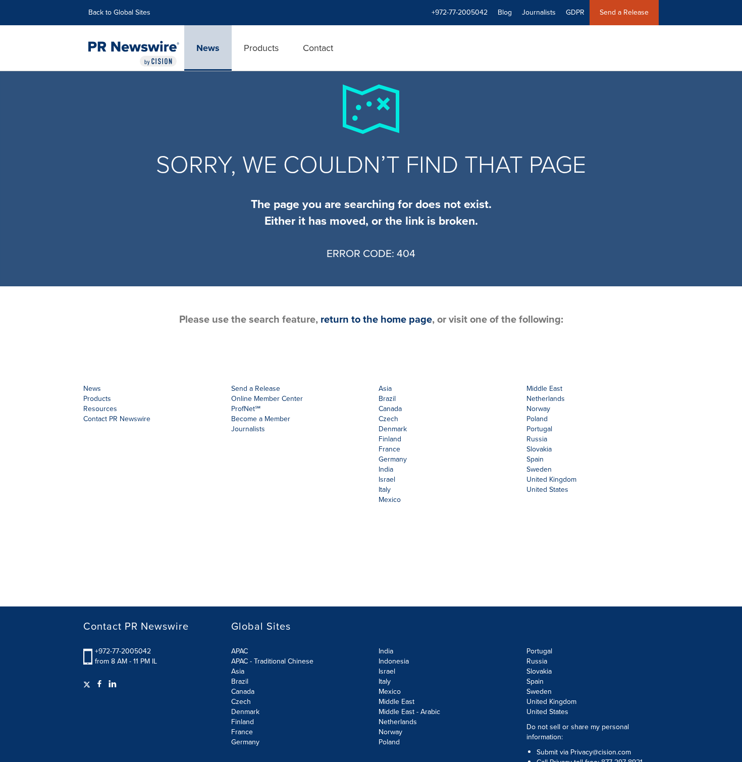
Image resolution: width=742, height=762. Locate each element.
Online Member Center (267, 398)
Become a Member (260, 419)
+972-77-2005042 (123, 651)
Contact (318, 48)
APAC (239, 651)
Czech (241, 701)
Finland (242, 722)
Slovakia (539, 671)
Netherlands (398, 722)
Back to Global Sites (119, 12)
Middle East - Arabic (409, 711)
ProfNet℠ (245, 408)
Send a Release (624, 12)
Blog (505, 12)
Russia (536, 661)
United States (547, 489)
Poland (389, 742)
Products (261, 48)
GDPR (575, 12)
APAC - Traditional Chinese (272, 661)
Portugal (539, 651)
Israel (387, 671)
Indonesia (394, 661)
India (386, 651)
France (242, 732)
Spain (535, 681)
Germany (245, 742)
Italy (385, 681)
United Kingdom (551, 479)
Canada (390, 408)
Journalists (539, 12)
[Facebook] (99, 684)
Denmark (245, 711)
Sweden (539, 691)
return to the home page (376, 319)
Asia (385, 388)
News (208, 48)
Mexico (390, 499)
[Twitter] (88, 684)
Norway (390, 732)
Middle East (396, 701)
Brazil (387, 398)
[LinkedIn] (112, 684)
